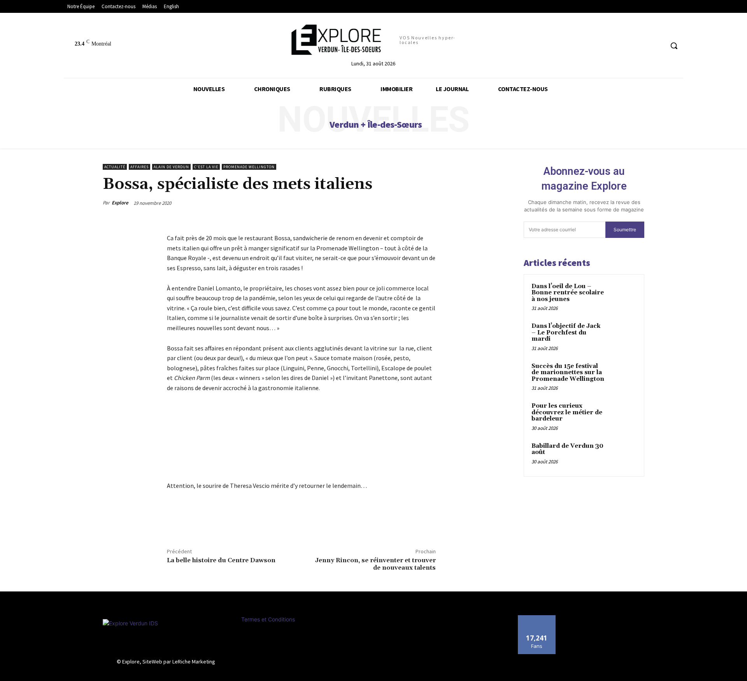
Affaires (139, 166)
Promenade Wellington (249, 166)
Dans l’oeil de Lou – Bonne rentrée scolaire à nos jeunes (567, 293)
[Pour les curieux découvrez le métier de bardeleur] (623, 415)
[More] (211, 522)
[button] (674, 45)
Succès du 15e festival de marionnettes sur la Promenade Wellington (567, 372)
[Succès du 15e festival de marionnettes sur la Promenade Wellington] (623, 375)
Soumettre (625, 229)
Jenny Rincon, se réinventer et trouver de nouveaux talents (375, 564)
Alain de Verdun (171, 166)
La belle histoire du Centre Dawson (221, 560)
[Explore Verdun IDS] (166, 636)
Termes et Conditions (268, 619)
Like (536, 618)
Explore (120, 202)
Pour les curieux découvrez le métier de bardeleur (566, 412)
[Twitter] (192, 522)
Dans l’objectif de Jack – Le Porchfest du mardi (565, 332)
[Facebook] (174, 522)
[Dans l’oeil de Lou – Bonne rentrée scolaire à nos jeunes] (623, 295)
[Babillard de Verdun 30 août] (623, 455)
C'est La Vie (206, 166)
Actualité (114, 166)
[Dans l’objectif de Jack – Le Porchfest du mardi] (623, 335)
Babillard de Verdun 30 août (567, 449)
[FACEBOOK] (657, 45)
